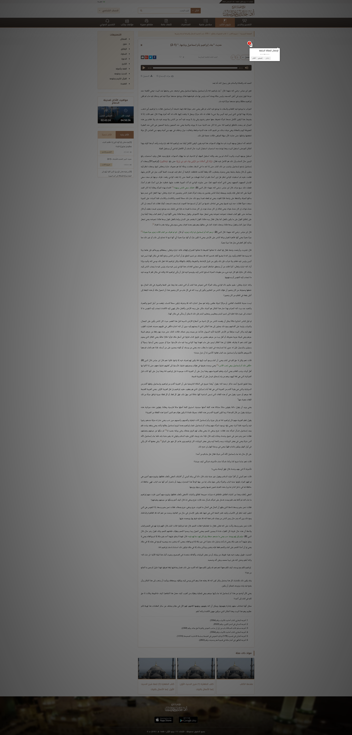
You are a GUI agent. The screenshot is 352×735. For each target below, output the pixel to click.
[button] (268, 54)
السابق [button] (260, 58)
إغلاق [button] (267, 58)
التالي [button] (254, 58)
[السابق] (250, 45)
